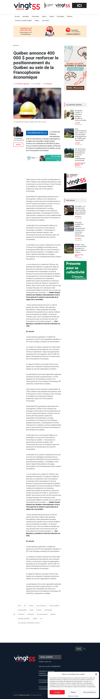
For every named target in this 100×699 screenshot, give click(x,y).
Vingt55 (35, 618)
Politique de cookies (73, 696)
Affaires (69, 16)
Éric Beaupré (48, 83)
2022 (19, 605)
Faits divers (35, 16)
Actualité (77, 123)
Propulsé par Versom (24, 695)
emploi (31, 610)
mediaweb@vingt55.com (46, 675)
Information (31, 614)
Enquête (82, 163)
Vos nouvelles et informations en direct (29, 623)
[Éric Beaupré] (18, 132)
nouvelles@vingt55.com (46, 682)
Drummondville (22, 610)
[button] (96, 674)
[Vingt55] (27, 8)
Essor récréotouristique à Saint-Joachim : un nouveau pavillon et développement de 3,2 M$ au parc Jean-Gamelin (81, 134)
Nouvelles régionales (23, 83)
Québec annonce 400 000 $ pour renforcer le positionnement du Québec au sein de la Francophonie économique (35, 65)
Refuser (73, 692)
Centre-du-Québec (54, 605)
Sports (44, 16)
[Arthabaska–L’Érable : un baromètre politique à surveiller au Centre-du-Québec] (69, 115)
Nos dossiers (79, 165)
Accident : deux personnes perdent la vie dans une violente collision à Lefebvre (81, 248)
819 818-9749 (55, 666)
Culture (51, 16)
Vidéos (37, 20)
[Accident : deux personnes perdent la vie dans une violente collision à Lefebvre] (69, 248)
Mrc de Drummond (42, 614)
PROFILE (18, 144)
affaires (31, 605)
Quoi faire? (45, 20)
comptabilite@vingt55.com (47, 689)
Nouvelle (52, 614)
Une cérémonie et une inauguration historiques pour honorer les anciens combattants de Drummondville (80, 154)
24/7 (25, 605)
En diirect (39, 610)
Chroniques (60, 16)
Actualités (25, 16)
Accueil (17, 16)
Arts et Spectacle (41, 605)
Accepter (57, 692)
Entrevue (77, 164)
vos (41, 618)
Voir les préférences (89, 692)
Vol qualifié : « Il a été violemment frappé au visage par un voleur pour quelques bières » (80, 210)
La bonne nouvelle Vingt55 (23, 20)
